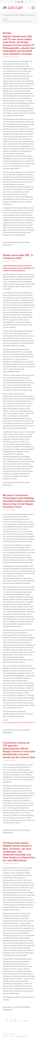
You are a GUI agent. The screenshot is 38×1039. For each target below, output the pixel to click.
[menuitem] (5, 1036)
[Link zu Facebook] (15, 1)
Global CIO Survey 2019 (21, 86)
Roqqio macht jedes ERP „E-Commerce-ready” (18, 256)
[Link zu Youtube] (19, 1)
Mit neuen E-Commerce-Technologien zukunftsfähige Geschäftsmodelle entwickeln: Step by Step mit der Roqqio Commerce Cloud (19, 501)
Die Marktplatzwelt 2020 (27, 300)
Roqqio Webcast (19, 716)
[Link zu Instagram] (22, 1)
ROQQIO (16, 57)
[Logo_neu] (16, 8)
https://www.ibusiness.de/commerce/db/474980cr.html (19, 722)
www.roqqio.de (27, 997)
